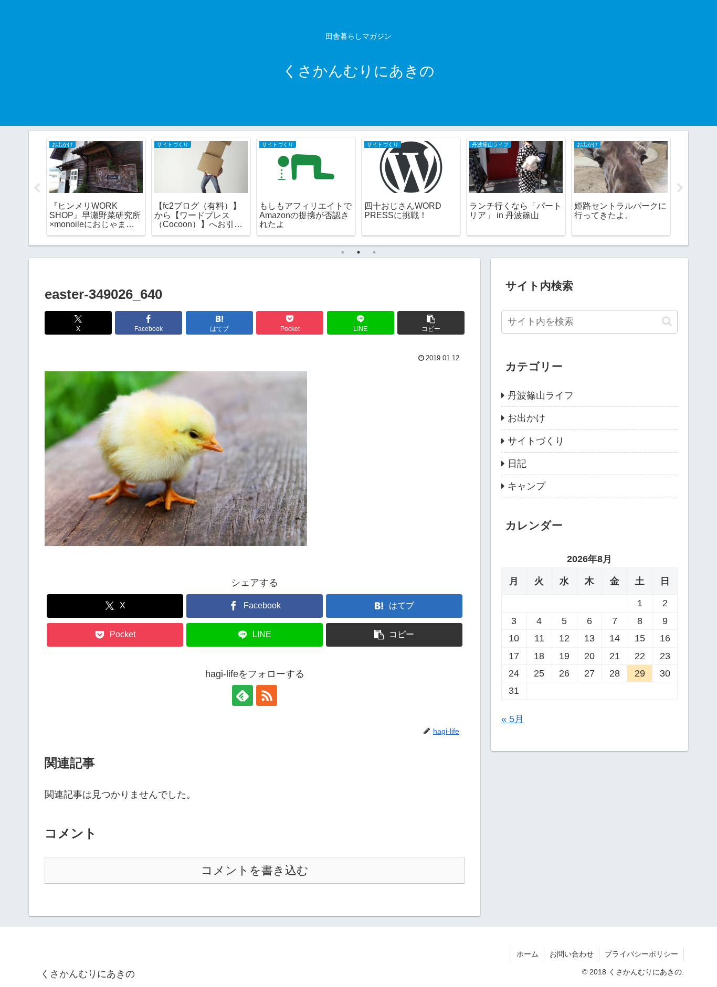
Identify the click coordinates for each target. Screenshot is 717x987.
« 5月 (512, 719)
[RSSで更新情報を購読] (266, 695)
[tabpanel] (96, 186)
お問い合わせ (572, 954)
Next (680, 188)
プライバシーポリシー (641, 954)
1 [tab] (343, 252)
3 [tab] (374, 252)
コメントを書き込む (255, 870)
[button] (431, 323)
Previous (36, 188)
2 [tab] (358, 252)
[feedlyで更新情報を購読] (242, 695)
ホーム (527, 954)
